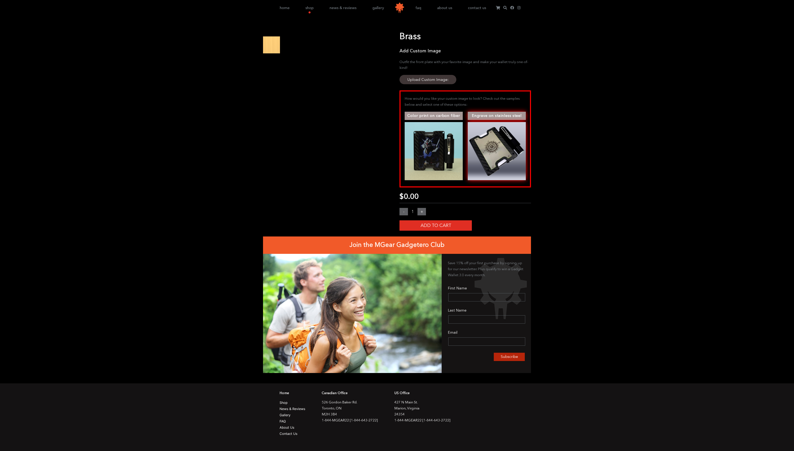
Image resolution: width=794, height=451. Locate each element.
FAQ (283, 421)
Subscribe (509, 356)
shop (309, 8)
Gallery (285, 415)
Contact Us (288, 434)
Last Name (457, 310)
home (285, 8)
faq (418, 8)
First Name (457, 288)
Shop (284, 403)
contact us (477, 8)
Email (453, 332)
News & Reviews (292, 409)
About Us (287, 427)
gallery (378, 8)
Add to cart (436, 225)
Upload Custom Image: (428, 79)
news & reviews (343, 8)
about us (444, 8)
